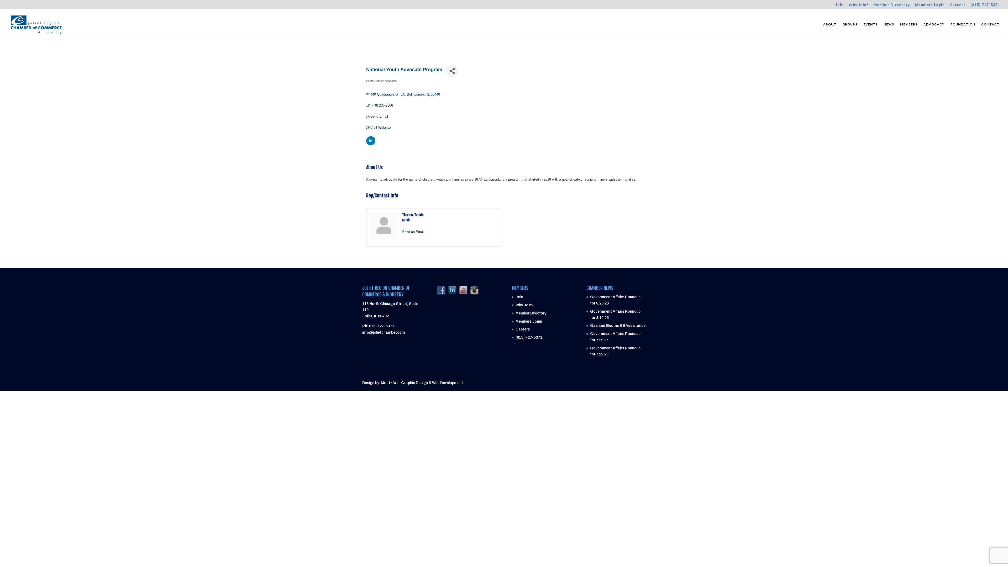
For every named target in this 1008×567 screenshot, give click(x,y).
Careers (957, 5)
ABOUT (829, 24)
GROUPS (849, 24)
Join (840, 5)
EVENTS (870, 24)
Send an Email (413, 232)
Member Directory (891, 5)
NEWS (889, 24)
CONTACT (990, 24)
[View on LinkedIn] (370, 144)
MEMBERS (908, 24)
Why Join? (858, 5)
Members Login (930, 5)
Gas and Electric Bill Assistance (617, 326)
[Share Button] (452, 71)
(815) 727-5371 (985, 5)
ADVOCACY (933, 24)
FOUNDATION (963, 24)
